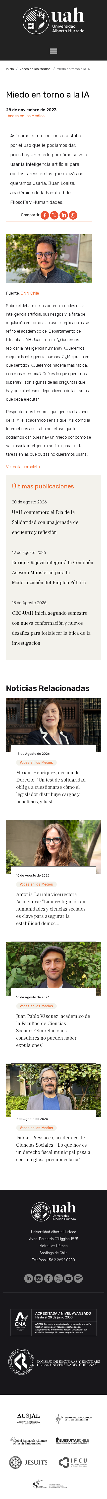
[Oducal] (50, 1484)
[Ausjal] (28, 1419)
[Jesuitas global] (28, 1462)
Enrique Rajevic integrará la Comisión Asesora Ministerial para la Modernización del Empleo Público (52, 572)
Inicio (10, 69)
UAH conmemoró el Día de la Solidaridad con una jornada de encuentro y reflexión (45, 522)
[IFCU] (72, 1462)
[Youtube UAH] (69, 1278)
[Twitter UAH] (59, 1278)
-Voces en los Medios (25, 116)
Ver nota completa (23, 466)
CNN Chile (30, 293)
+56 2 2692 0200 (61, 1260)
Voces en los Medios (35, 69)
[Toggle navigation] (53, 51)
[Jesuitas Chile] (73, 1441)
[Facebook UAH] (49, 1278)
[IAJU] (73, 1419)
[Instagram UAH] (39, 1278)
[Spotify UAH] (78, 1278)
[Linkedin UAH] (29, 1278)
